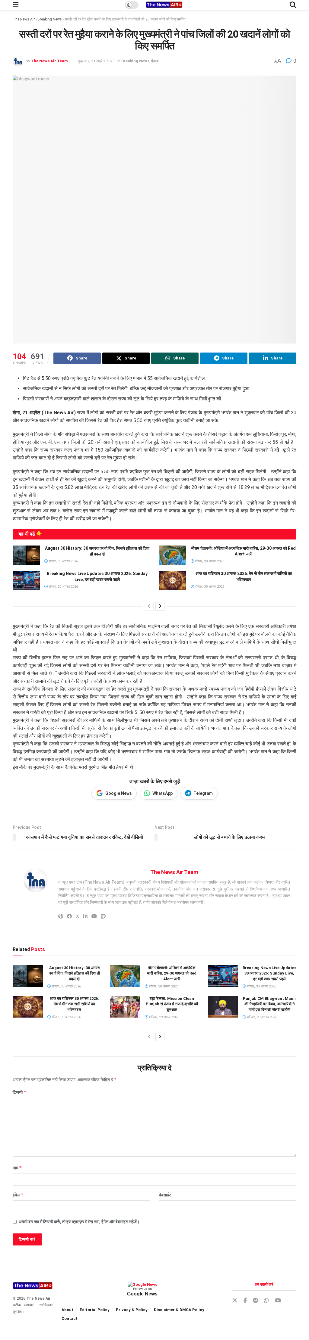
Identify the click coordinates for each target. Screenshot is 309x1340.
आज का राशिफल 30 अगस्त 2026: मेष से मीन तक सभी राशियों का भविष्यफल (74, 1004)
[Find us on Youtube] (278, 1300)
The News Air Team (49, 61)
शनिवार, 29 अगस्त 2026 (163, 1017)
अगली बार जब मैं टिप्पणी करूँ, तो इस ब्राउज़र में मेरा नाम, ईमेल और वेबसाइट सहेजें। (79, 1221)
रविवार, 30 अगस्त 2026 (63, 561)
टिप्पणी (20, 1092)
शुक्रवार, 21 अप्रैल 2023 (96, 61)
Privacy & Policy (132, 1309)
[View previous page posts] (149, 606)
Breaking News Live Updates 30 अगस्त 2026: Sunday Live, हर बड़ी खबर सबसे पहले (269, 973)
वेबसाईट (165, 1194)
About (67, 1309)
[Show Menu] (15, 5)
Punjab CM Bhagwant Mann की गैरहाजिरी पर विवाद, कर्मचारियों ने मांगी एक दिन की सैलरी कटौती (269, 1004)
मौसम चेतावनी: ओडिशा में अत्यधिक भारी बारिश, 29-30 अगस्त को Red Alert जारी (171, 973)
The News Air (24, 19)
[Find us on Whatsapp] (266, 1300)
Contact (70, 1318)
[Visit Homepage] (164, 5)
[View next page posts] (159, 606)
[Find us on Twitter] (234, 1300)
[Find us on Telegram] (255, 1300)
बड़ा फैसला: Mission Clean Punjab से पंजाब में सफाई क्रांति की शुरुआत (172, 1004)
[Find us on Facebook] (245, 1300)
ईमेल (18, 1195)
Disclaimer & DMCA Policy (179, 1309)
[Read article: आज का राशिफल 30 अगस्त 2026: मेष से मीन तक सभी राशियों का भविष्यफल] (172, 580)
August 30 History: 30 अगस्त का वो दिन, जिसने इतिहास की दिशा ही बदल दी (74, 973)
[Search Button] (293, 5)
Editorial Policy (95, 1309)
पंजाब (154, 61)
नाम (17, 1168)
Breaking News (49, 19)
